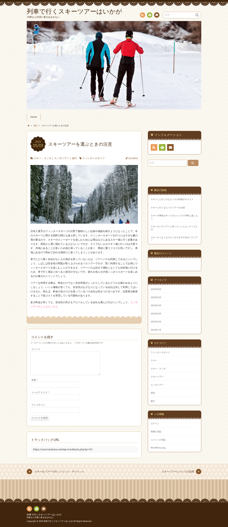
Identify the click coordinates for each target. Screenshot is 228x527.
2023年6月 (156, 289)
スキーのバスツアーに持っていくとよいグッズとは (174, 227)
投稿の (156, 431)
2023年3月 (156, 313)
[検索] (193, 163)
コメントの (158, 439)
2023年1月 (156, 329)
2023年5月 (156, 297)
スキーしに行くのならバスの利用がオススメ (172, 199)
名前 (34, 379)
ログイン (155, 423)
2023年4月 (156, 305)
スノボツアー (61, 158)
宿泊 (153, 392)
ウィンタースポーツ (93, 158)
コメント (36, 349)
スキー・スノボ (42, 158)
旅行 (74, 158)
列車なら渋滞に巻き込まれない (40, 517)
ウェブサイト (38, 404)
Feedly (149, 15)
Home (33, 116)
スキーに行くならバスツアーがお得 (168, 207)
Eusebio (133, 158)
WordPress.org (158, 447)
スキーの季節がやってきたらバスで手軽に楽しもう (174, 217)
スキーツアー (157, 376)
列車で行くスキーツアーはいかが (44, 514)
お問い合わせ (156, 15)
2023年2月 (156, 321)
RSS (142, 15)
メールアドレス (40, 392)
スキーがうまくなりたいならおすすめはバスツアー (174, 238)
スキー (154, 360)
